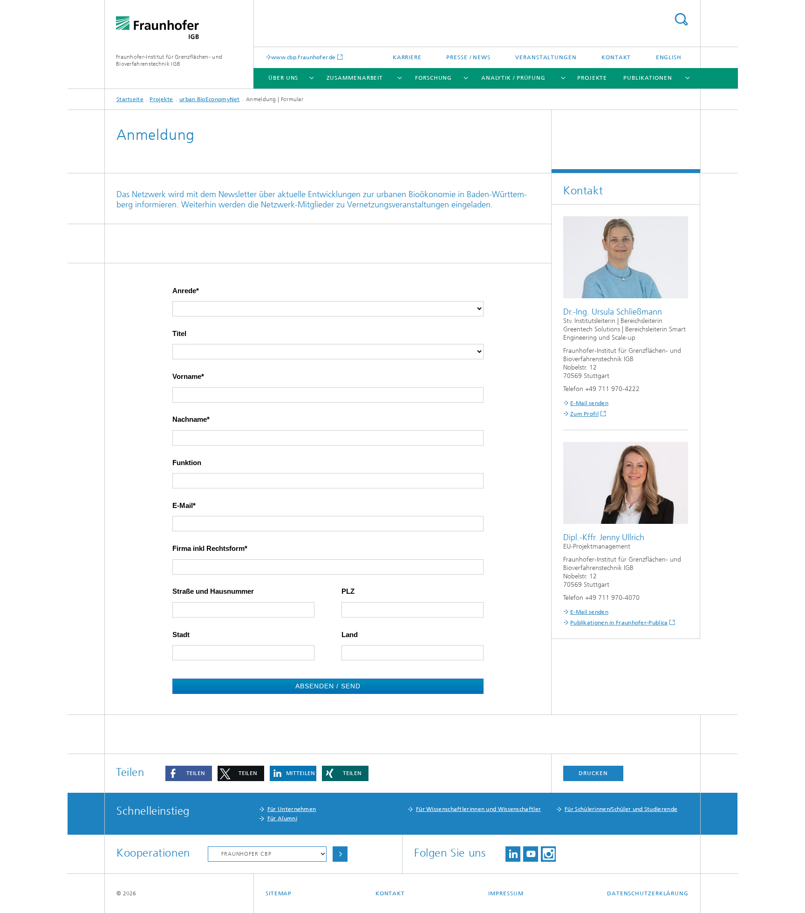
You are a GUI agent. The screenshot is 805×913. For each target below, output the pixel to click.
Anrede (184, 291)
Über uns (283, 78)
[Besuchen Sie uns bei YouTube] (530, 854)
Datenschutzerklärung (648, 893)
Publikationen (647, 78)
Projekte (592, 78)
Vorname (186, 376)
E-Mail (182, 505)
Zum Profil (584, 414)
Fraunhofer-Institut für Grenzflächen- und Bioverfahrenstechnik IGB (169, 60)
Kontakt (616, 57)
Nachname (189, 419)
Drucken (593, 773)
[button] (188, 773)
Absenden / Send (328, 686)
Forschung (433, 78)
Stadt (181, 634)
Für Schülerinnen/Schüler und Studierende (621, 809)
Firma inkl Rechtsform (208, 548)
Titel (179, 333)
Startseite (129, 99)
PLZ (348, 591)
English (669, 57)
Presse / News (468, 57)
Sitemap (279, 893)
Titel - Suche (681, 19)
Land (349, 634)
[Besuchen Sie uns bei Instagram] (548, 854)
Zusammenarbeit (355, 78)
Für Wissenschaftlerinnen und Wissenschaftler (478, 809)
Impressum (505, 893)
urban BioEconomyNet (209, 99)
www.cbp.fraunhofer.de (303, 57)
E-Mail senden (589, 403)
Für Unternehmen (291, 809)
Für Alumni (282, 818)
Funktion (186, 463)
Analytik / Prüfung (513, 78)
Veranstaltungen (546, 57)
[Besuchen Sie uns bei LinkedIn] (512, 854)
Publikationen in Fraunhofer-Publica (619, 622)
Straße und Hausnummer (213, 591)
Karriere (407, 57)
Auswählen (340, 854)
